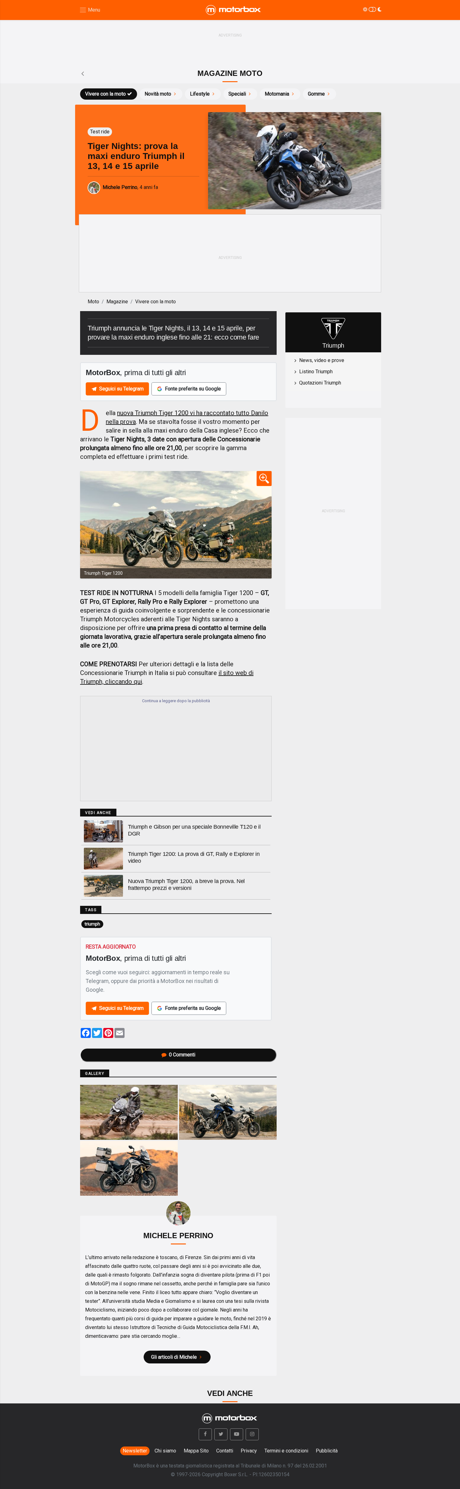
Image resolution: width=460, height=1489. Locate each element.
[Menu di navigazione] (89, 10)
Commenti (182, 1055)
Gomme (316, 94)
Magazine (117, 302)
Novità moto (158, 94)
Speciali (237, 94)
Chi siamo (165, 1451)
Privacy (249, 1451)
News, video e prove (321, 360)
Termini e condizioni (286, 1451)
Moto (93, 302)
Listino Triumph (316, 372)
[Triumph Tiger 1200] (176, 524)
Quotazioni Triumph (320, 383)
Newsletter (135, 1451)
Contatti (224, 1451)
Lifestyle (200, 94)
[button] (205, 1434)
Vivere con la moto (105, 94)
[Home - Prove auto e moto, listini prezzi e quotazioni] (234, 10)
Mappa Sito (196, 1451)
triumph (92, 924)
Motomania (277, 94)
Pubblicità (327, 1451)
